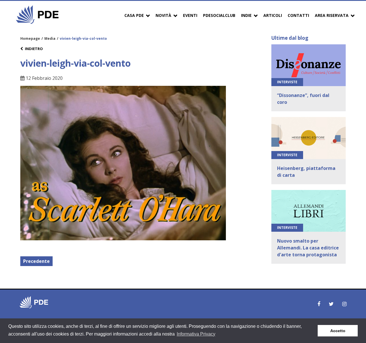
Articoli (272, 15)
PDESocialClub (219, 15)
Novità (163, 15)
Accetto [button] (337, 330)
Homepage (30, 38)
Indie (246, 15)
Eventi (190, 15)
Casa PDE (134, 15)
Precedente (36, 261)
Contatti (298, 15)
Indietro (34, 48)
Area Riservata (332, 15)
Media (49, 38)
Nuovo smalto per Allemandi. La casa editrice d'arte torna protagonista (308, 248)
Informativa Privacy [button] (196, 334)
